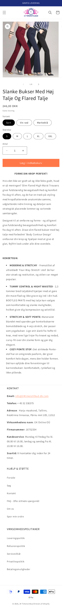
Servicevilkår (14, 553)
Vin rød (24, 122)
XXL (50, 136)
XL (38, 136)
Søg (9, 485)
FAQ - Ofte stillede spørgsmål (23, 501)
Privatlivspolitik (15, 561)
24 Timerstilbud (26, 604)
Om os (10, 508)
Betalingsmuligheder (18, 569)
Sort (8, 122)
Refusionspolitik (16, 546)
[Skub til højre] (38, 84)
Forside (11, 477)
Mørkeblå (42, 122)
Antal (5, 143)
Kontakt (11, 493)
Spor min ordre (15, 516)
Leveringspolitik (16, 538)
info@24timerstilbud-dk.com (32, 396)
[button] (4, 12)
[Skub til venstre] (23, 84)
